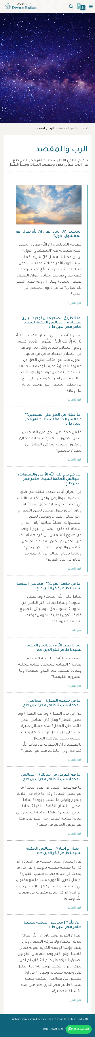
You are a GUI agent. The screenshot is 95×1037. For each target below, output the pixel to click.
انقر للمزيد (75, 303)
